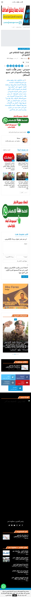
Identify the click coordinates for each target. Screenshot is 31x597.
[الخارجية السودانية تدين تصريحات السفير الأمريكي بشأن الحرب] (6, 566)
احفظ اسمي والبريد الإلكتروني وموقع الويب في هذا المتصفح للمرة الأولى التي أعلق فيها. (16, 270)
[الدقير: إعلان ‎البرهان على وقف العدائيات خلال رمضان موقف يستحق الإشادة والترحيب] (6, 559)
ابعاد (27, 160)
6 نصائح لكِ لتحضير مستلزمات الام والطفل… (12, 366)
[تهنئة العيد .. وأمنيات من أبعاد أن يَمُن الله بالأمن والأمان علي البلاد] (6, 552)
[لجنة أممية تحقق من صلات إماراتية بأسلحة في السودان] (22, 157)
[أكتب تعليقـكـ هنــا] (23, 62)
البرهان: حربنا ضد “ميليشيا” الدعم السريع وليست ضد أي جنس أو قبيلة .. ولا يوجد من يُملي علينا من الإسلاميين (15, 345)
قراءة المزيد (8, 595)
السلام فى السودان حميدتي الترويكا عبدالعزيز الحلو (23, 48)
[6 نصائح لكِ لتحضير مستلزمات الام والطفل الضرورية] (24, 367)
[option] (15, 336)
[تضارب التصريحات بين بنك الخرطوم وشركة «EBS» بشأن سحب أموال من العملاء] (9, 157)
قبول (15, 595)
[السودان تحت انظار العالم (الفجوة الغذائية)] (6, 572)
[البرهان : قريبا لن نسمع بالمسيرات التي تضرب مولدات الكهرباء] (9, 176)
